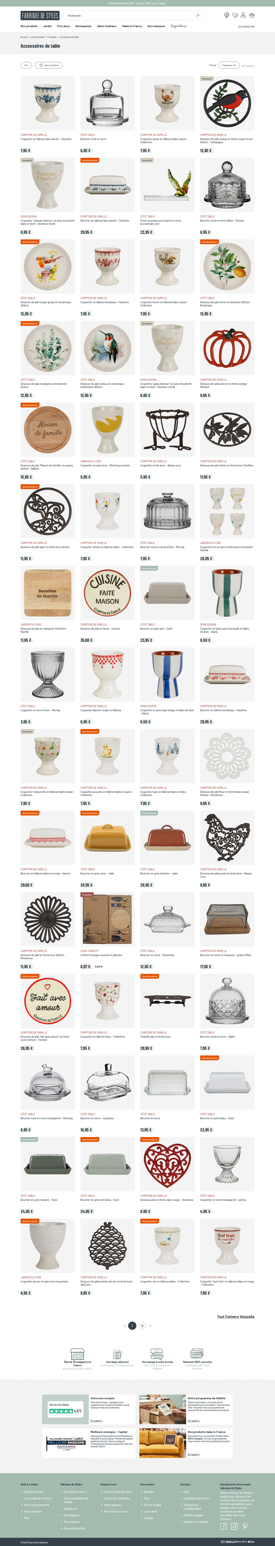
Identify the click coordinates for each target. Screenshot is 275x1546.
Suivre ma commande (37, 1505)
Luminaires (150, 1511)
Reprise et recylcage (196, 1521)
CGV (186, 1491)
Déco (147, 1498)
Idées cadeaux (112, 1505)
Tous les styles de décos (118, 1491)
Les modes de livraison (37, 1498)
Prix (26, 65)
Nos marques (156, 26)
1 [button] (132, 1325)
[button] (125, 1326)
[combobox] (128, 15)
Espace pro (70, 1508)
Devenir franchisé (74, 1528)
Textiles (148, 1518)
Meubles (149, 1491)
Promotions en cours (116, 1511)
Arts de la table (152, 1505)
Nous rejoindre (33, 1511)
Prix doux (63, 26)
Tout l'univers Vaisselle (235, 1316)
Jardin (47, 26)
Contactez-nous (33, 1491)
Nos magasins (72, 1515)
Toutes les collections (116, 1498)
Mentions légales (194, 1515)
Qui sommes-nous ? (75, 1491)
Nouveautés (83, 26)
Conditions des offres (196, 1498)
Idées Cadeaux (107, 26)
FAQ (26, 1518)
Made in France (132, 26)
